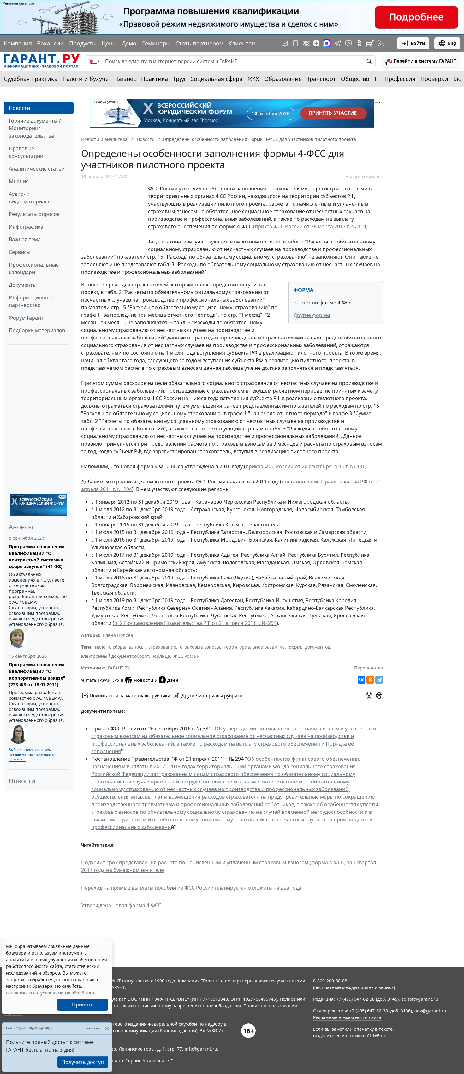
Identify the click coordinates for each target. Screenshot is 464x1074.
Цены (109, 43)
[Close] (107, 1028)
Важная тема (25, 239)
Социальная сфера (216, 78)
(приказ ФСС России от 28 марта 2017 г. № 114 (309, 226)
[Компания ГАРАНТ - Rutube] (370, 43)
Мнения (19, 181)
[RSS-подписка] (380, 43)
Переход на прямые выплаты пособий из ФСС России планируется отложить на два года (191, 887)
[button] (420, 61)
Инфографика (26, 226)
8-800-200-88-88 (330, 981)
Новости (19, 108)
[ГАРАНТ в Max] (327, 43)
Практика (154, 78)
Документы (23, 284)
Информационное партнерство (31, 301)
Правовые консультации (26, 152)
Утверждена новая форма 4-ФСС (121, 905)
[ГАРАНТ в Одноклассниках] (359, 43)
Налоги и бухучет (86, 78)
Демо (129, 43)
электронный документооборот (115, 656)
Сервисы (19, 252)
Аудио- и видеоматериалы (30, 197)
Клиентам (242, 43)
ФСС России (186, 656)
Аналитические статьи (37, 168)
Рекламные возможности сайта (347, 1017)
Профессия (399, 78)
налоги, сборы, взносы (120, 647)
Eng (452, 43)
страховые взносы (200, 647)
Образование (283, 78)
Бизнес (126, 78)
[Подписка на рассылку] (285, 43)
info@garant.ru (201, 1049)
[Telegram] (379, 680)
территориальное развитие (254, 647)
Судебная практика (30, 78)
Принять (83, 1004)
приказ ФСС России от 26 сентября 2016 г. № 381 (305, 466)
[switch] (94, 61)
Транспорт (321, 78)
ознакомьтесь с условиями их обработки (50, 993)
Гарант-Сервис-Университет (140, 1061)
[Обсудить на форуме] (369, 695)
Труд (179, 78)
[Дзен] (316, 43)
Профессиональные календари (34, 268)
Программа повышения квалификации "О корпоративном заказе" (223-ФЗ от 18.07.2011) (37, 674)
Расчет (302, 302)
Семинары (155, 43)
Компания (18, 43)
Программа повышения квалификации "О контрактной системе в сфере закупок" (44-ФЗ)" (37, 556)
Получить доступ (83, 1062)
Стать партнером (199, 43)
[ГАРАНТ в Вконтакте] (306, 43)
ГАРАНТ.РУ (119, 668)
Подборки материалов (37, 330)
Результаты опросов (34, 214)
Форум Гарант (26, 317)
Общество (355, 78)
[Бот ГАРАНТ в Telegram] (348, 43)
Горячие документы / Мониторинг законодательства (35, 128)
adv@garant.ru (430, 1011)
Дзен (172, 680)
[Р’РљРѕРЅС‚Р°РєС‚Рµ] (361, 680)
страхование (162, 647)
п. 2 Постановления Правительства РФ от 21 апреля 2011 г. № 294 (195, 623)
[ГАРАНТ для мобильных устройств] (295, 43)
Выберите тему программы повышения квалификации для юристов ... (33, 754)
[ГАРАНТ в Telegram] (338, 43)
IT (376, 78)
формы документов (309, 647)
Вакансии (50, 43)
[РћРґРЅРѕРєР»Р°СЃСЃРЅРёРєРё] (370, 680)
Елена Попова (118, 635)
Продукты (83, 43)
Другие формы (312, 315)
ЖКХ (253, 78)
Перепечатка (368, 668)
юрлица (161, 656)
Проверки (434, 78)
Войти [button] (418, 43)
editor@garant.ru (419, 999)
